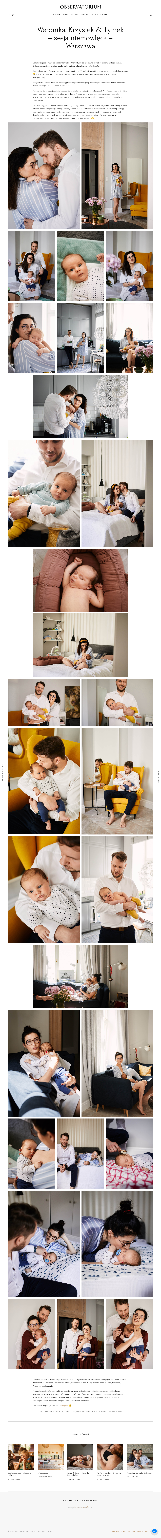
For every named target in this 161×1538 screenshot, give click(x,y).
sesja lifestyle (66, 1412)
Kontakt (104, 15)
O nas (65, 15)
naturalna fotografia (51, 1412)
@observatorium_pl (80, 1507)
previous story (2, 772)
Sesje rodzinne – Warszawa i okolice (19, 1474)
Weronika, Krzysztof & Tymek (139, 1473)
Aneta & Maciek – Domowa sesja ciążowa (109, 1474)
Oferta (95, 15)
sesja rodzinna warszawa (113, 1412)
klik (67, 85)
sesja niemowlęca (80, 1412)
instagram (63, 1405)
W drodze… (43, 1473)
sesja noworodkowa (95, 1412)
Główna (56, 15)
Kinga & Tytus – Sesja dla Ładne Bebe (78, 1474)
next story (158, 777)
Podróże (85, 15)
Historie (74, 15)
